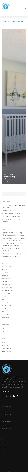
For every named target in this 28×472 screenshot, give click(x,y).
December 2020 (7, 284)
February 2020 (6, 305)
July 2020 (5, 296)
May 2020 (5, 299)
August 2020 (6, 293)
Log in (4, 342)
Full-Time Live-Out (6, 414)
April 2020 (5, 302)
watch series (5, 243)
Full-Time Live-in (6, 411)
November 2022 (7, 267)
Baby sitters (4, 418)
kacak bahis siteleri (8, 248)
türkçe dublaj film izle (8, 233)
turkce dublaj (6, 254)
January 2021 (6, 282)
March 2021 (5, 276)
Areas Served (5, 461)
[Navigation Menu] (25, 8)
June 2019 (5, 308)
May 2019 (5, 311)
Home (3, 443)
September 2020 (7, 290)
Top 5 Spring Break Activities (11, 216)
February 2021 (6, 279)
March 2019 (5, 317)
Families (4, 450)
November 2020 (7, 287)
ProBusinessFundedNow (9, 238)
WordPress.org (6, 351)
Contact (4, 454)
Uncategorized (6, 331)
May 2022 (5, 270)
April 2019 (5, 314)
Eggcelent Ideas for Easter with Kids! (13, 213)
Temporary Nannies (6, 428)
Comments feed (7, 348)
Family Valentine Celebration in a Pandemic (12, 220)
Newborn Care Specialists (8, 425)
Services (3, 447)
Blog (5, 172)
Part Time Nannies (6, 421)
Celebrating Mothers (8, 210)
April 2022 (5, 273)
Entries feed (5, 345)
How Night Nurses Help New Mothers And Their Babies (14, 206)
